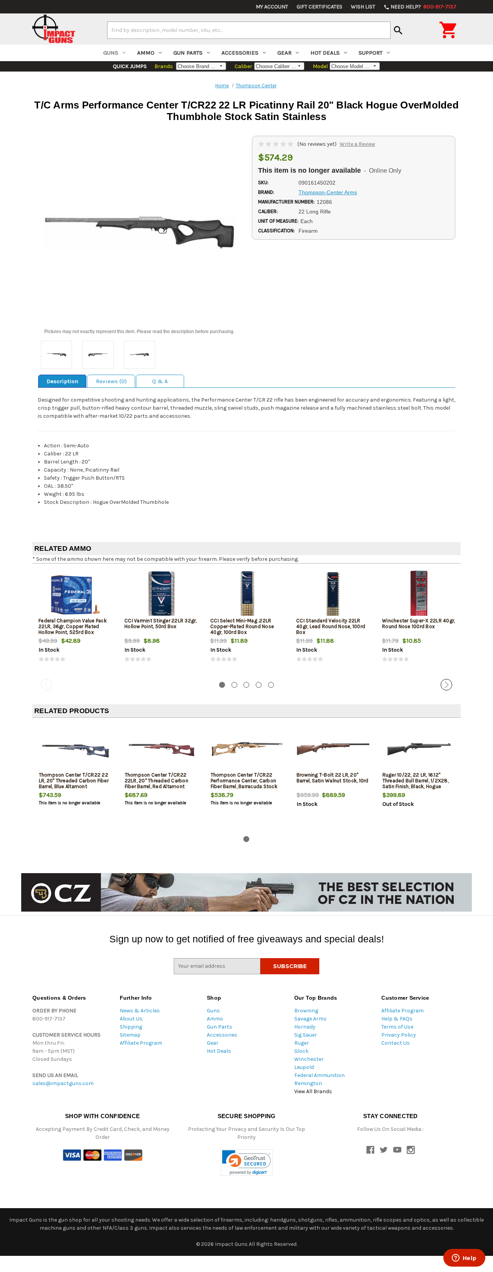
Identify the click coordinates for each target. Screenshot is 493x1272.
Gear (284, 52)
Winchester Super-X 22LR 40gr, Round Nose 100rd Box (418, 623)
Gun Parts (188, 52)
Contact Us (395, 1043)
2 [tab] (234, 685)
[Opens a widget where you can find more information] (464, 1258)
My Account (272, 6)
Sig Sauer (305, 1035)
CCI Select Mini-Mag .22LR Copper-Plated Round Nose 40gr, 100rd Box (242, 626)
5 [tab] (271, 685)
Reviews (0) (111, 381)
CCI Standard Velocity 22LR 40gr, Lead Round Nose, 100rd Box (330, 626)
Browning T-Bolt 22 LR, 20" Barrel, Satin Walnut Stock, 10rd (333, 778)
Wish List (363, 6)
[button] (246, 1162)
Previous (46, 684)
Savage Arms (310, 1018)
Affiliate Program (141, 1043)
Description (62, 381)
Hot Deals (325, 52)
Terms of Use (397, 1027)
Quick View (76, 595)
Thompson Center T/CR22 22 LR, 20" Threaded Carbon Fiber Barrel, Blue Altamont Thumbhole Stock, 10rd (74, 783)
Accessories (239, 52)
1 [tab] (222, 685)
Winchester (309, 1059)
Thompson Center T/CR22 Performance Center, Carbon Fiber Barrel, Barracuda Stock (244, 780)
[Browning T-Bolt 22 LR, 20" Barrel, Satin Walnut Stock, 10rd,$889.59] (333, 749)
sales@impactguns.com (63, 1083)
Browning (306, 1010)
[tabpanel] (75, 622)
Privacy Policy (398, 1035)
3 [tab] (246, 685)
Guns (110, 52)
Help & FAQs (397, 1018)
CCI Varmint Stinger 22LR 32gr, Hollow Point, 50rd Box (160, 623)
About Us (131, 1018)
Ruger (301, 1043)
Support (370, 52)
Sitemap (130, 1035)
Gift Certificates (319, 6)
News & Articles (140, 1010)
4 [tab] (259, 685)
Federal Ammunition (319, 1075)
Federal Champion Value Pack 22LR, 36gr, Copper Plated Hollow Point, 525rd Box (73, 626)
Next (446, 684)
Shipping (131, 1027)
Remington (308, 1083)
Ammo (145, 52)
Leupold (304, 1067)
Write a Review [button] (357, 144)
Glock (301, 1051)
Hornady (304, 1027)
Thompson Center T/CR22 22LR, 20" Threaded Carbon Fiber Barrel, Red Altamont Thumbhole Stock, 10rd (156, 783)
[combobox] (249, 30)
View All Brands (313, 1091)
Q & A (160, 381)
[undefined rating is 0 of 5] (276, 144)
